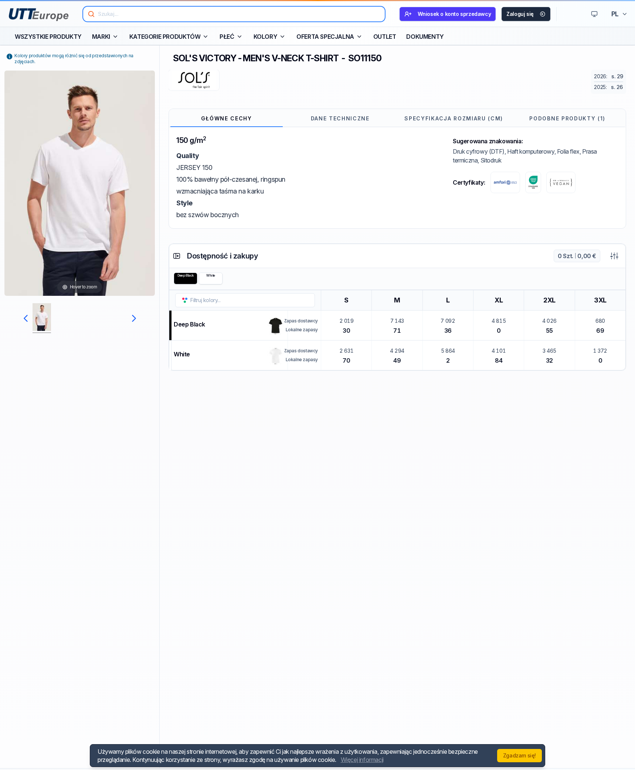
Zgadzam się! (519, 755)
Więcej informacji (362, 759)
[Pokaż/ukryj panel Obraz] (176, 255)
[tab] (226, 118)
